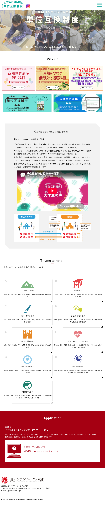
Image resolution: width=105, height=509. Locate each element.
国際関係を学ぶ (27, 389)
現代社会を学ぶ (78, 363)
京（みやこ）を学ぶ (27, 287)
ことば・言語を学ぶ (78, 313)
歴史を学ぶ (78, 287)
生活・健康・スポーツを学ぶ (78, 338)
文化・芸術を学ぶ (27, 313)
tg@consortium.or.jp (13, 490)
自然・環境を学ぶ (27, 363)
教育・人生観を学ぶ (27, 338)
